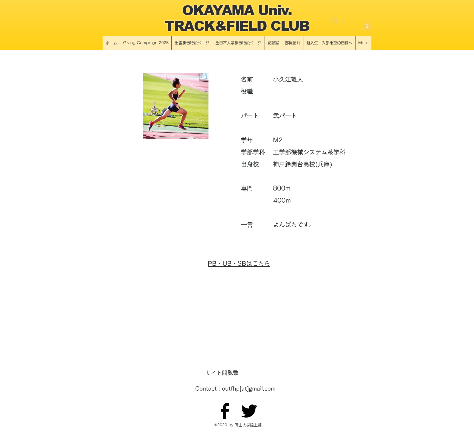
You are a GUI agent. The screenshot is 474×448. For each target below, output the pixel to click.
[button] (366, 24)
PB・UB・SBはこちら (239, 264)
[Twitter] (249, 411)
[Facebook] (225, 411)
